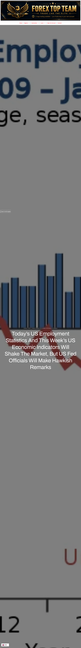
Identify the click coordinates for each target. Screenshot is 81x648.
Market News (42, 328)
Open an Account (51, 23)
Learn (42, 23)
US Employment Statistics (51, 328)
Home (20, 23)
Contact (60, 23)
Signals (26, 23)
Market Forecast (35, 328)
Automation (34, 23)
